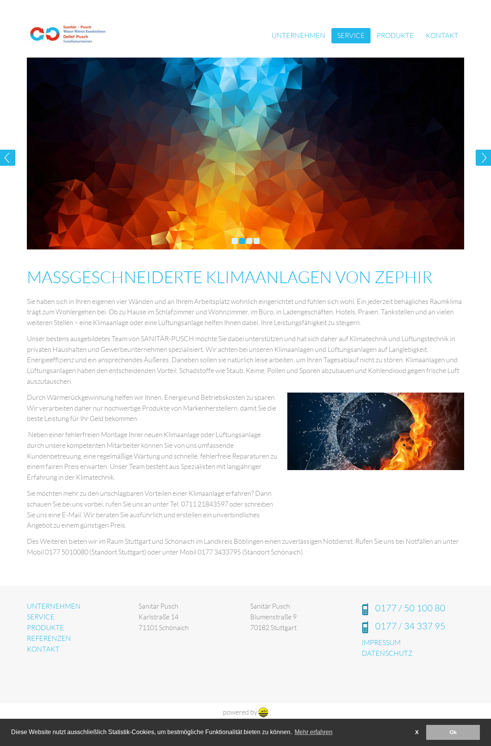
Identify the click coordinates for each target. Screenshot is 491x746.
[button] (19, 153)
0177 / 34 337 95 (410, 626)
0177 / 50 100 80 (410, 608)
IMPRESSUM (381, 643)
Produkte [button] (395, 36)
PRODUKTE (45, 628)
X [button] (417, 732)
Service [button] (351, 36)
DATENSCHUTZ (387, 653)
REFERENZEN (49, 638)
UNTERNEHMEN (54, 606)
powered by (241, 712)
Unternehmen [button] (298, 36)
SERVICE (40, 617)
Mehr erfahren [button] (314, 732)
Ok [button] (453, 732)
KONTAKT (43, 649)
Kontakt (442, 36)
